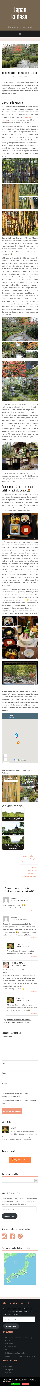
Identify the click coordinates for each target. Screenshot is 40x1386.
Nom (4, 1063)
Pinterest (8, 1373)
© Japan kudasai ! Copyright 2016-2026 (20, 1356)
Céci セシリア (16, 963)
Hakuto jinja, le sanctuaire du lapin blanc (29, 858)
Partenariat (9, 1343)
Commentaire (7, 1036)
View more (11, 1381)
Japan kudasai (20, 12)
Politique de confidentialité (15, 1353)
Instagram (9, 1370)
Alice (13, 917)
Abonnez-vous (9, 1216)
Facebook (8, 1366)
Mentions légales (11, 1350)
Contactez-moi (10, 1347)
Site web (5, 1083)
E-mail (4, 1073)
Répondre (34, 911)
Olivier (26, 77)
